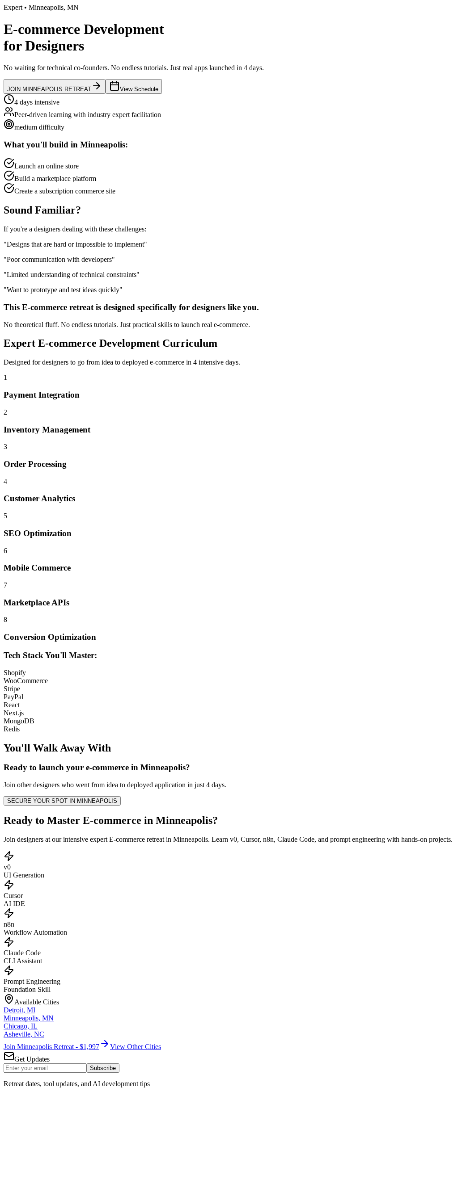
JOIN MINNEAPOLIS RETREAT (49, 89)
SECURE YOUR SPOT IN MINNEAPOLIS (62, 801)
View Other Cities (135, 1046)
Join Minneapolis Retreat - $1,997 (51, 1046)
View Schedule (139, 89)
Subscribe (103, 1068)
